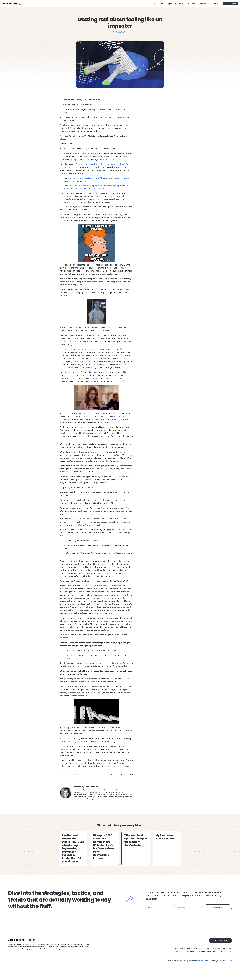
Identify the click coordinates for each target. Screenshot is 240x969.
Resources (204, 3)
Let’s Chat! (230, 3)
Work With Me (158, 3)
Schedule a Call (221, 940)
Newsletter (192, 3)
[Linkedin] (30, 939)
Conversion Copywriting (222, 948)
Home (176, 948)
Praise (181, 3)
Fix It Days (207, 948)
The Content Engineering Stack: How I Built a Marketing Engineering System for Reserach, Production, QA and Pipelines (73, 848)
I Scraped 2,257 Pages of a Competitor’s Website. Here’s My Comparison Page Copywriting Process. (103, 846)
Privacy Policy (203, 961)
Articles (215, 3)
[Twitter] (34, 939)
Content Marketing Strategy (191, 948)
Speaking (172, 3)
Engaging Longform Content (184, 951)
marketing (64, 774)
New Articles (73, 774)
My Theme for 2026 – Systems (165, 836)
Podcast (228, 951)
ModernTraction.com (224, 961)
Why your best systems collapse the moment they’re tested (135, 840)
